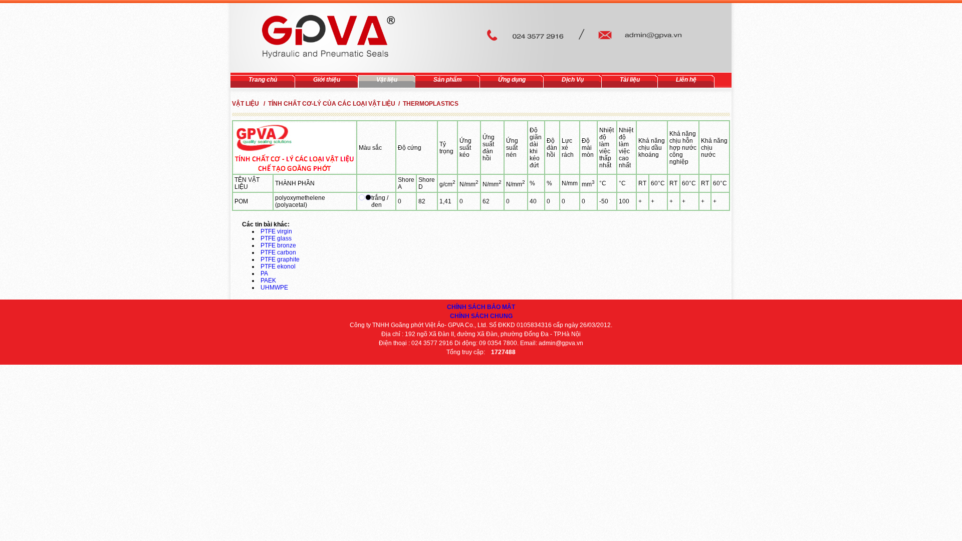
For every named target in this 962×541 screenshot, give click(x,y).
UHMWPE (274, 287)
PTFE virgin (276, 231)
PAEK (268, 280)
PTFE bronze (278, 245)
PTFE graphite (280, 259)
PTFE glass (276, 238)
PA (264, 273)
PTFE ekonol (278, 266)
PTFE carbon (278, 252)
